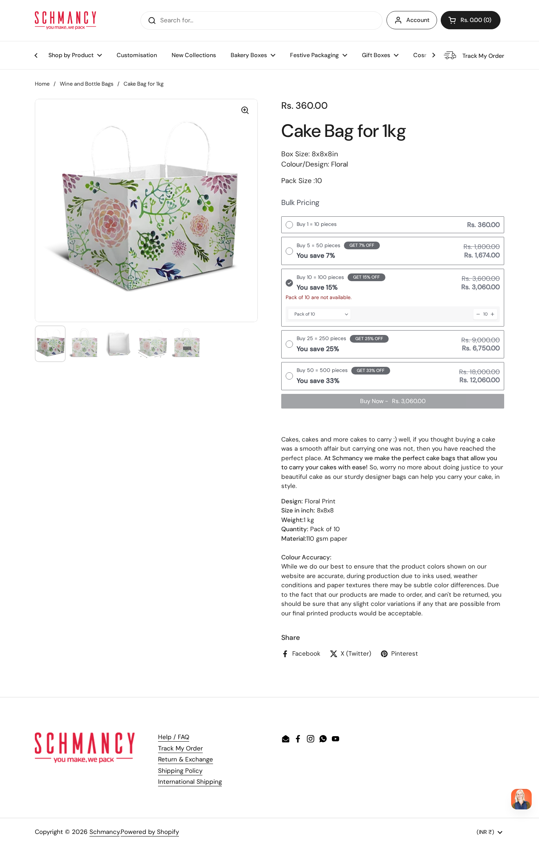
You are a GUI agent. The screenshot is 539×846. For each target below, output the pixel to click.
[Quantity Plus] (492, 314)
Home (42, 83)
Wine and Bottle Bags (86, 83)
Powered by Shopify (150, 832)
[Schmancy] (65, 20)
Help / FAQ (173, 737)
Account (417, 20)
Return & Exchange (185, 759)
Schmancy (104, 832)
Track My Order (180, 748)
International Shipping (190, 782)
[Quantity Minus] (478, 314)
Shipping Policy (180, 771)
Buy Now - (393, 401)
